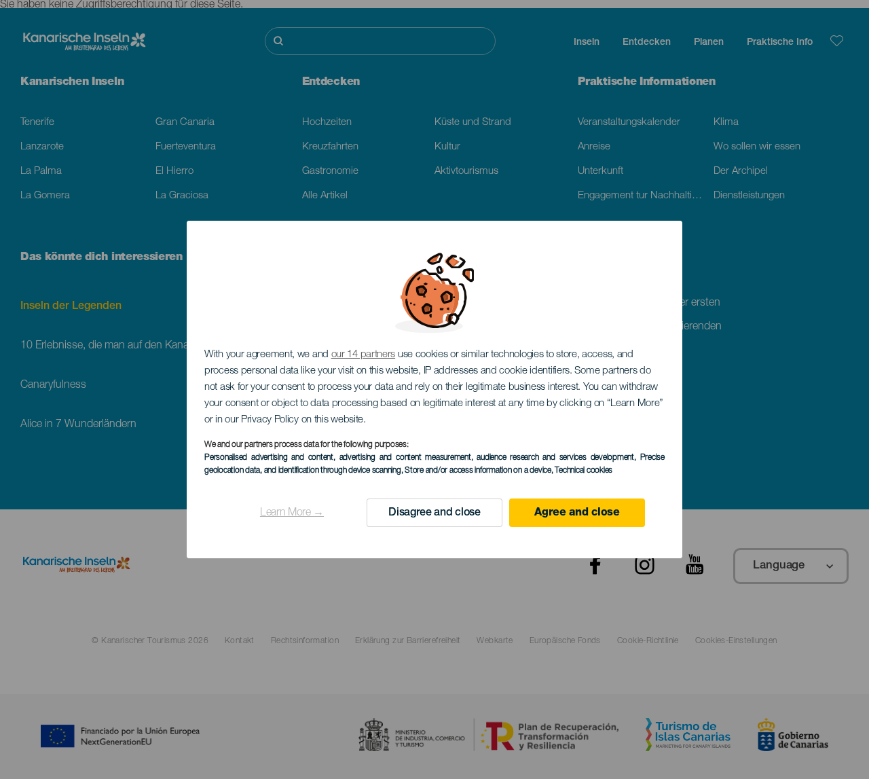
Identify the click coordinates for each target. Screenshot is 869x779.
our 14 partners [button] (363, 355)
